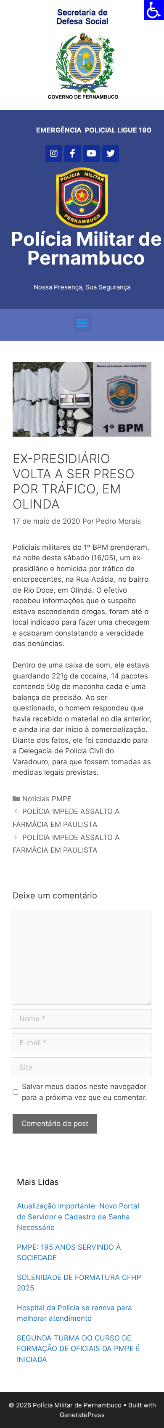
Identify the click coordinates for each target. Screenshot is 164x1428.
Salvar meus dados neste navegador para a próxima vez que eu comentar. (84, 1092)
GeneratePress (82, 1415)
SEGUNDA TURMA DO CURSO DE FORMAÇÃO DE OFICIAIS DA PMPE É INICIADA (78, 1349)
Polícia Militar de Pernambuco (86, 248)
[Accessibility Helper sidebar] (154, 10)
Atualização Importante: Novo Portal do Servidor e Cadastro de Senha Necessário (78, 1217)
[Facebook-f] (72, 153)
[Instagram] (53, 153)
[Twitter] (110, 153)
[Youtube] (91, 153)
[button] (82, 322)
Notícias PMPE (46, 799)
